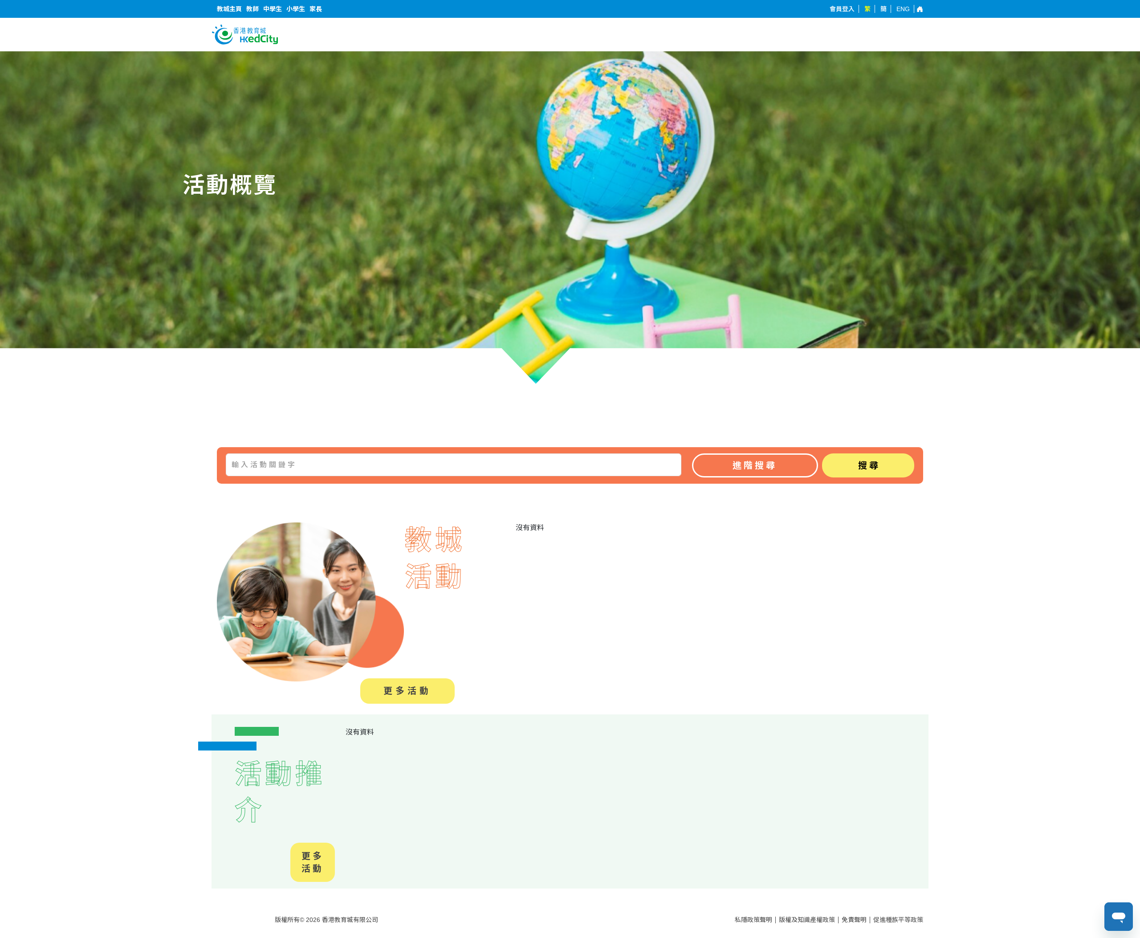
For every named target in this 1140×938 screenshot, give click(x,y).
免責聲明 (854, 919)
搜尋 (869, 465)
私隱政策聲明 (753, 919)
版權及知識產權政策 (807, 919)
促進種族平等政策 (898, 919)
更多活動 (407, 691)
